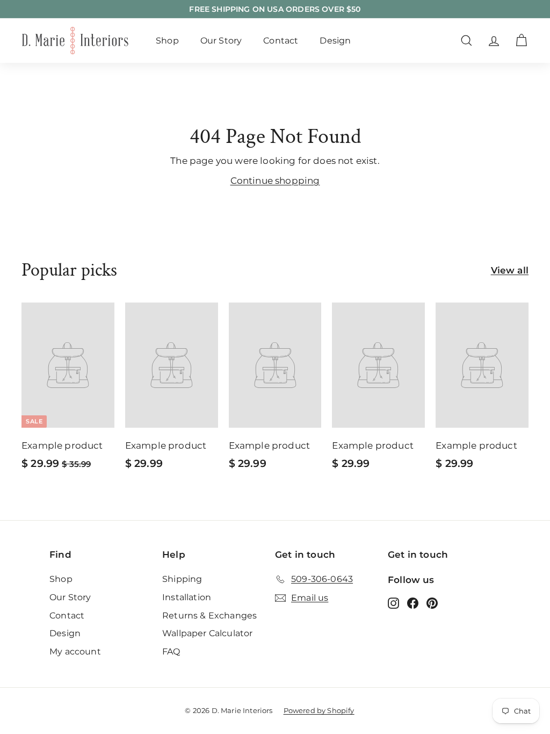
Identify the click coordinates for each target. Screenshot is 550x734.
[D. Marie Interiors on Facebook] (412, 603)
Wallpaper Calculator (207, 633)
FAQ (171, 651)
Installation (186, 597)
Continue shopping (275, 180)
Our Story (221, 40)
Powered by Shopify (319, 710)
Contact (280, 40)
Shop (167, 40)
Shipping (182, 579)
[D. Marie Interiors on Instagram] (393, 603)
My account (75, 651)
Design (335, 40)
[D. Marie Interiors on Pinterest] (432, 603)
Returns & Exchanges (209, 615)
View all (510, 270)
